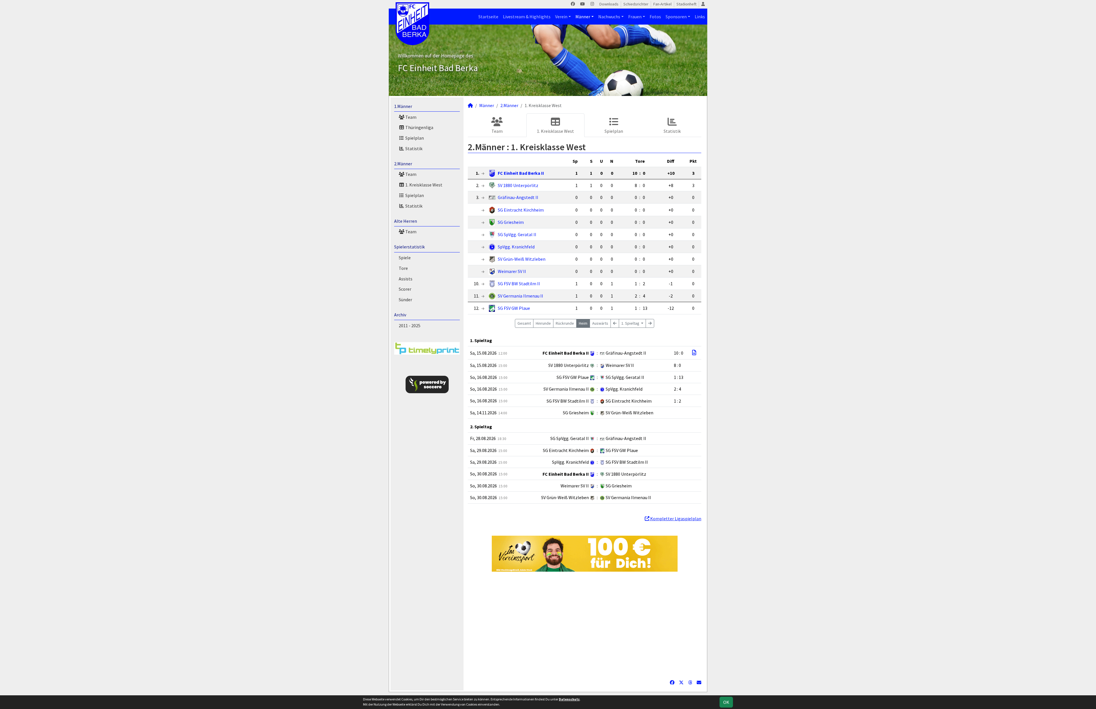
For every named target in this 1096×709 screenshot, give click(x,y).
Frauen (635, 16)
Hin (543, 323)
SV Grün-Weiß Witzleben (521, 259)
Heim (583, 323)
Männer (582, 16)
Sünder (405, 299)
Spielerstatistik (409, 247)
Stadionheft (686, 4)
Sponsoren (676, 16)
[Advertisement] (584, 625)
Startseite (488, 16)
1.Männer (403, 106)
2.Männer (403, 163)
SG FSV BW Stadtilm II (519, 283)
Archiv (400, 315)
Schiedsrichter (635, 4)
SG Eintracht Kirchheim (521, 210)
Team (410, 117)
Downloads (608, 4)
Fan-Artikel (662, 4)
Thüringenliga (418, 127)
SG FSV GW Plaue (514, 308)
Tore (403, 268)
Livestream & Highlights (527, 16)
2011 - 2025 (409, 325)
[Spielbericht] (694, 352)
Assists (405, 279)
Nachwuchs (609, 16)
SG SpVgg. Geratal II (517, 234)
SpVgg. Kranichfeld (516, 247)
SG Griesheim (511, 222)
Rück (565, 323)
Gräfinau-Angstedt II (518, 197)
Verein (561, 16)
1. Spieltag (630, 323)
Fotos (655, 16)
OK (726, 702)
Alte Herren (405, 221)
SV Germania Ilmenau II (520, 296)
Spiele (405, 257)
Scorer (405, 289)
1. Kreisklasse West (423, 185)
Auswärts (600, 323)
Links (700, 16)
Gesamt (524, 323)
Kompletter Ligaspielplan (675, 518)
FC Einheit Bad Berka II (521, 173)
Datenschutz (569, 699)
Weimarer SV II (512, 271)
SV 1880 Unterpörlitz (518, 185)
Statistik (413, 148)
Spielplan (414, 138)
